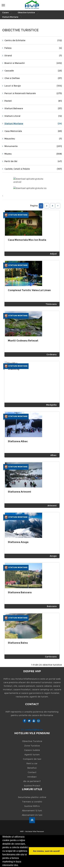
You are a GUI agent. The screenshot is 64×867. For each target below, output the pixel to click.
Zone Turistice (32, 745)
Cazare (5, 12)
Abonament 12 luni (32, 810)
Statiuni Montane (10, 17)
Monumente (33, 146)
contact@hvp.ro (34, 729)
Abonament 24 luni (32, 815)
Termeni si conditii (32, 801)
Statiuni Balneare (33, 108)
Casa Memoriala (33, 131)
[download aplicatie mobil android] (32, 180)
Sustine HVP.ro (32, 806)
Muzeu (33, 153)
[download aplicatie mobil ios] (32, 188)
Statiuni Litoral (33, 116)
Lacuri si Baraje (33, 85)
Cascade (33, 70)
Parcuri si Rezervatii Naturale (33, 93)
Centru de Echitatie (33, 40)
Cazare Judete (32, 750)
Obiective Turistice (32, 741)
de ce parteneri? (32, 781)
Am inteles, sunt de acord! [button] (46, 851)
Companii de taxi (32, 759)
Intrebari (32, 776)
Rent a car (32, 763)
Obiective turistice (26, 12)
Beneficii (32, 768)
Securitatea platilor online (32, 797)
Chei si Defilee (33, 78)
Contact (32, 772)
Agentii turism (32, 754)
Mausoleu (33, 138)
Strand (33, 55)
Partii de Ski (33, 161)
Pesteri (33, 101)
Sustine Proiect (32, 785)
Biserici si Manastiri (33, 63)
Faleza (33, 48)
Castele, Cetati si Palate (33, 169)
